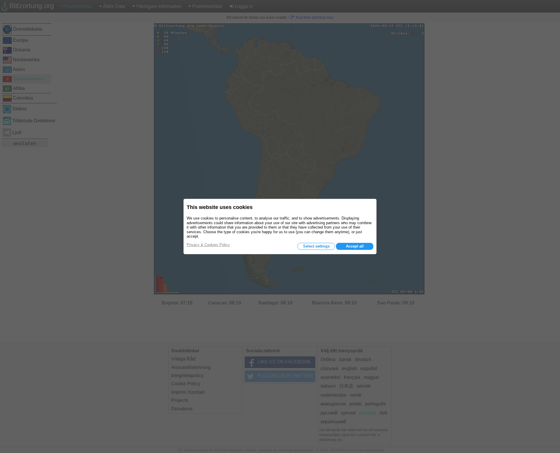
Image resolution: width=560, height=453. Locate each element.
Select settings (316, 246)
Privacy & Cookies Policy (208, 245)
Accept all (355, 246)
